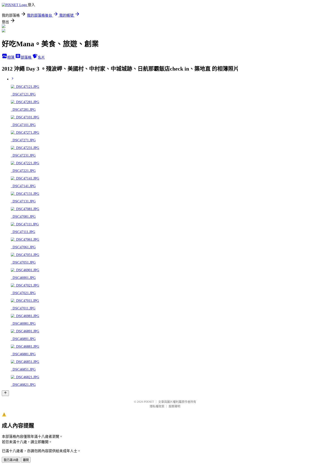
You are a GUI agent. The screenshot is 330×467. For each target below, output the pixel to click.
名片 (41, 57)
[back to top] (5, 393)
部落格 (26, 57)
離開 (26, 460)
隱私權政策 (157, 406)
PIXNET (149, 401)
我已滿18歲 (11, 460)
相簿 (11, 57)
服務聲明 (174, 406)
